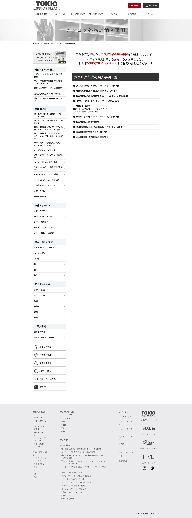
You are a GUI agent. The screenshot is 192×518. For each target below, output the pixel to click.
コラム (150, 14)
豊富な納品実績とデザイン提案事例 (48, 88)
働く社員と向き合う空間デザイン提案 (48, 99)
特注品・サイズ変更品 (43, 216)
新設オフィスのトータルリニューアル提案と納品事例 (97, 117)
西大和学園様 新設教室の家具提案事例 (92, 137)
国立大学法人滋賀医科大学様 (87, 122)
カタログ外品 (39, 253)
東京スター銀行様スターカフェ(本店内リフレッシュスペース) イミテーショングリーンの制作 (90, 109)
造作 (36, 317)
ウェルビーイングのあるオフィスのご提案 (48, 121)
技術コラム (124, 411)
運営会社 (123, 460)
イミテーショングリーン (44, 248)
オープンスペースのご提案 (44, 150)
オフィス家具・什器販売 (44, 233)
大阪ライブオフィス (126, 430)
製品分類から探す (78, 14)
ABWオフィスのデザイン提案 (46, 174)
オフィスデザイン (41, 211)
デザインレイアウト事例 (44, 337)
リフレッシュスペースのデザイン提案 (48, 168)
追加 (36, 312)
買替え (36, 306)
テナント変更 (39, 290)
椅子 (36, 275)
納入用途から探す (96, 14)
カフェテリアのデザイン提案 (45, 162)
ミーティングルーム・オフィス (46, 180)
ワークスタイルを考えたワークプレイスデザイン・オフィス (48, 144)
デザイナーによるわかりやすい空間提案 (48, 75)
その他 (36, 259)
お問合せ (123, 444)
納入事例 (114, 14)
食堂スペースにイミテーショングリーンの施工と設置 (97, 101)
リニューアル (39, 295)
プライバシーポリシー (126, 454)
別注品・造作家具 (41, 222)
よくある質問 (125, 416)
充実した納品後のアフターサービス (48, 94)
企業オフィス (39, 191)
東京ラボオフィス (126, 423)
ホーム (37, 43)
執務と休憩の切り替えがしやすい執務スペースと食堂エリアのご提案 (48, 128)
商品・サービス (60, 14)
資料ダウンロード (126, 438)
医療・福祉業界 (40, 196)
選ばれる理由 (41, 14)
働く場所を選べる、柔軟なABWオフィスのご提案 (48, 115)
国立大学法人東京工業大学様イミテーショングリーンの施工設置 (102, 96)
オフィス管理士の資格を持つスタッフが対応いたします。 (48, 82)
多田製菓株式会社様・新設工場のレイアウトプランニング (99, 127)
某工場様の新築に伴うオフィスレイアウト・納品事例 (97, 86)
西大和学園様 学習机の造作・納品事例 (91, 132)
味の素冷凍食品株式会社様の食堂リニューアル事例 (96, 91)
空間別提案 (132, 14)
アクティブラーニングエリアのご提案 (48, 156)
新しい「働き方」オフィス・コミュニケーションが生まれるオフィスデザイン (48, 136)
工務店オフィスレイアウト (44, 185)
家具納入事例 (39, 332)
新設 (36, 301)
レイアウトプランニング (44, 228)
